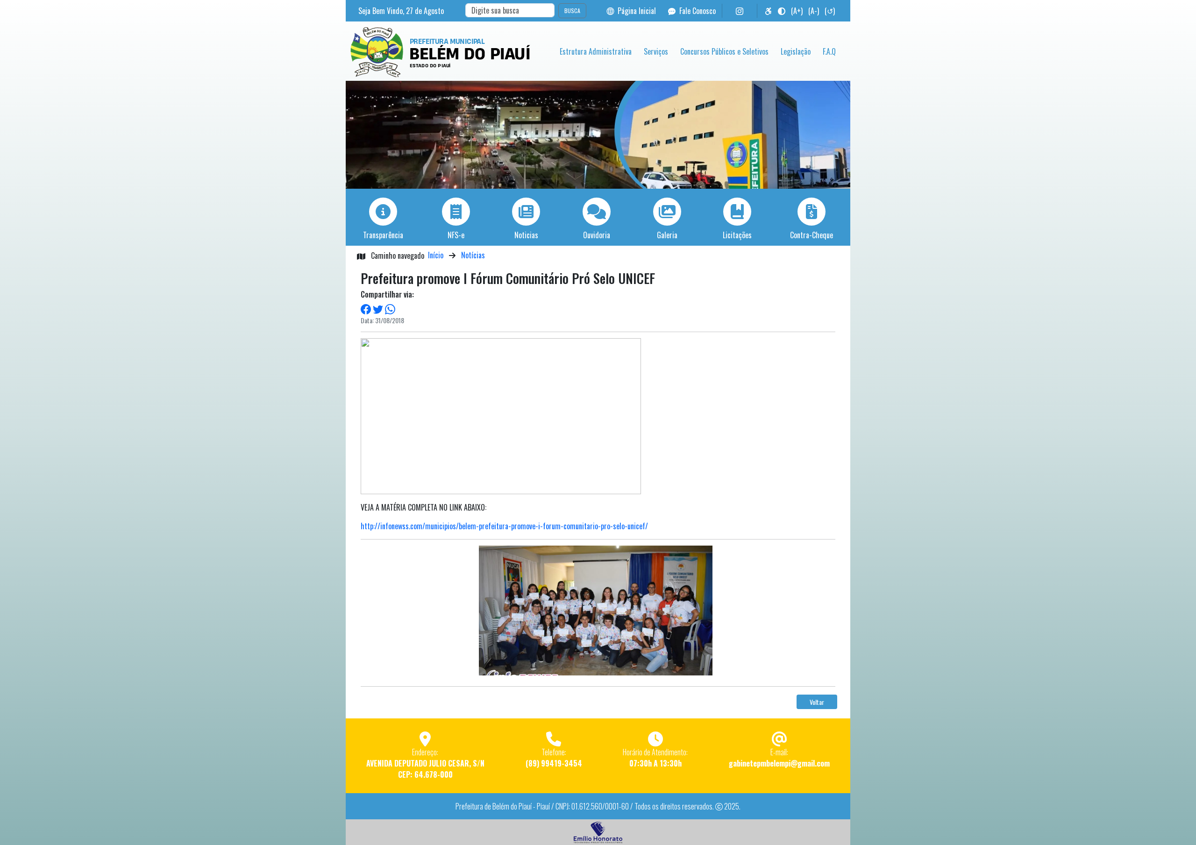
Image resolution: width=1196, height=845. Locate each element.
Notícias (473, 255)
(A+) (797, 10)
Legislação (796, 51)
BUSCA (572, 10)
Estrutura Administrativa (596, 51)
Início (435, 255)
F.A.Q (829, 51)
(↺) (830, 10)
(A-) (813, 10)
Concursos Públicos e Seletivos (724, 51)
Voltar (817, 702)
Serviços (656, 51)
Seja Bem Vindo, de (401, 10)
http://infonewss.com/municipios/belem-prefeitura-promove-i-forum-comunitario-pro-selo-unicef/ (504, 526)
